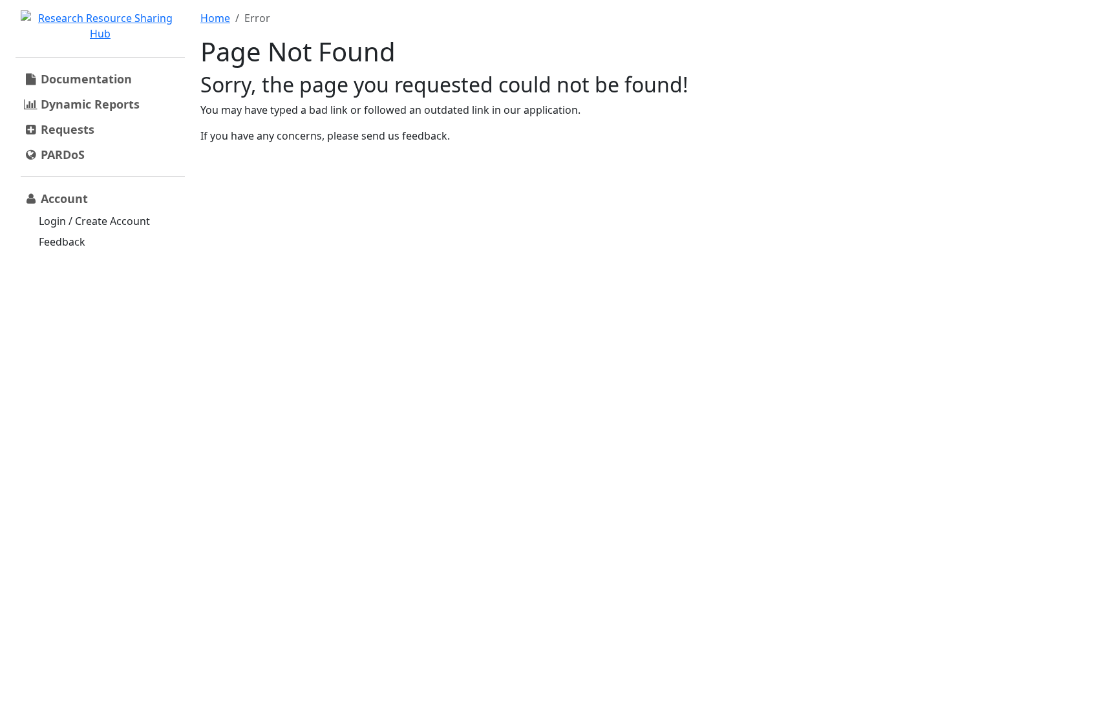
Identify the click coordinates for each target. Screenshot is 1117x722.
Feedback (62, 242)
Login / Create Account (94, 221)
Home (215, 18)
